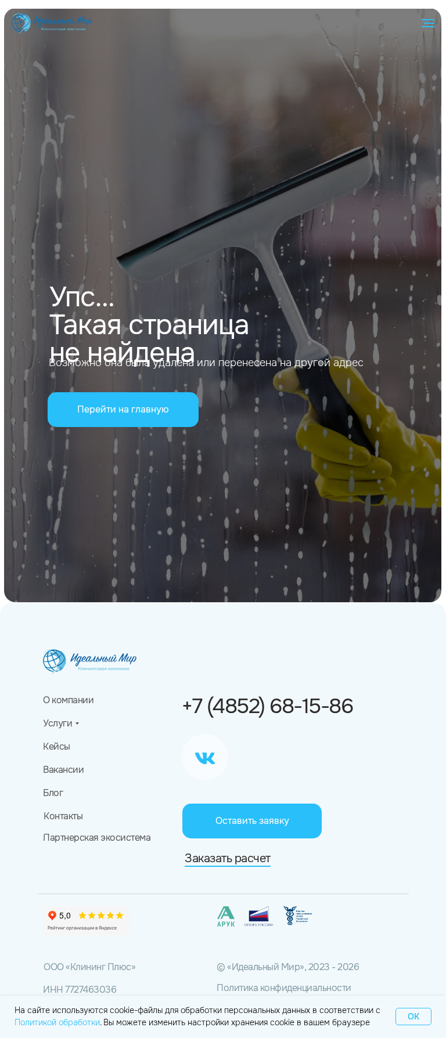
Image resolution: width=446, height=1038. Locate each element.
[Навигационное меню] (428, 23)
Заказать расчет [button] (228, 858)
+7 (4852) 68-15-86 (267, 706)
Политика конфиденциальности (284, 988)
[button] (252, 821)
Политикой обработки (57, 1022)
